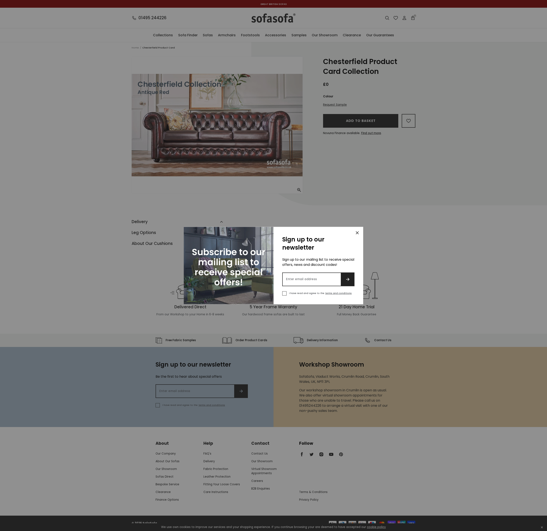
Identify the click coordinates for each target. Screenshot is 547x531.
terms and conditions (338, 293)
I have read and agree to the (320, 293)
